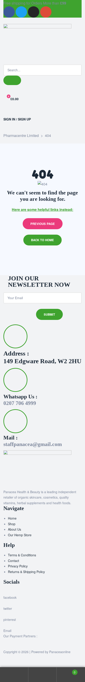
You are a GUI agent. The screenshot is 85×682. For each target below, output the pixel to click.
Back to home (42, 240)
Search (42, 674)
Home (12, 518)
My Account (14, 674)
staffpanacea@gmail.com (32, 444)
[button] (42, 112)
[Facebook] (9, 12)
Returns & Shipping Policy (26, 571)
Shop (11, 524)
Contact (13, 560)
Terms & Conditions (22, 555)
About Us (14, 529)
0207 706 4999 (19, 403)
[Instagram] (33, 12)
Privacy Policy (18, 566)
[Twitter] (21, 12)
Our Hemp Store (20, 535)
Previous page (42, 224)
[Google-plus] (45, 12)
